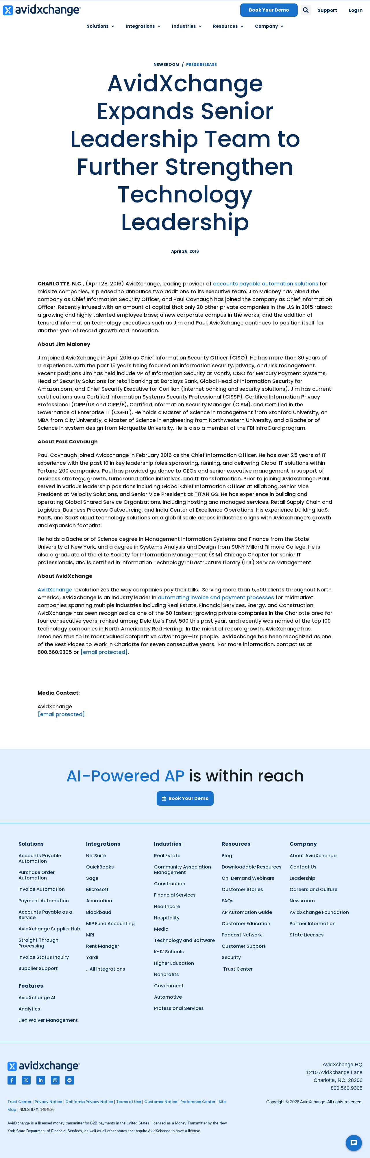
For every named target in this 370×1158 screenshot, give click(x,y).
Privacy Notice (48, 1101)
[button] (306, 10)
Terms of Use (128, 1101)
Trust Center (20, 1101)
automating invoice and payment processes (216, 597)
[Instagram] (55, 1080)
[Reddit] (69, 1080)
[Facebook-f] (12, 1080)
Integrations (140, 26)
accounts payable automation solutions (265, 283)
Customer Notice (160, 1101)
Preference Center (197, 1101)
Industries (184, 26)
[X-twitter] (26, 1080)
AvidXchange (55, 589)
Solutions (98, 26)
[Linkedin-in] (40, 1080)
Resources (225, 26)
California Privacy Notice (89, 1101)
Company (266, 26)
